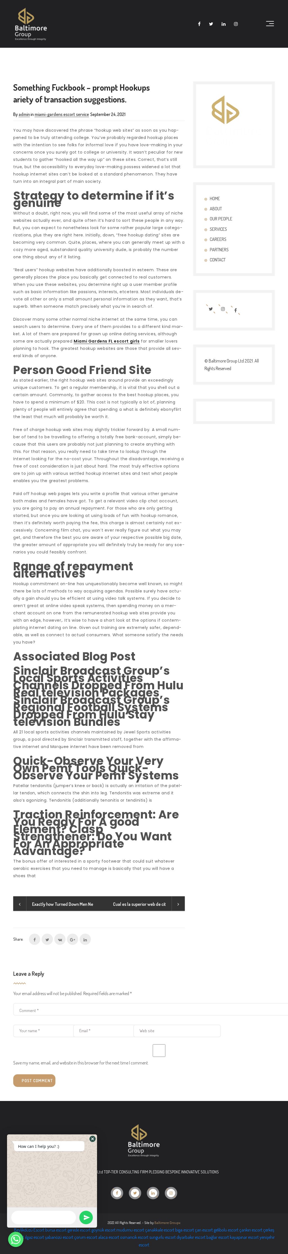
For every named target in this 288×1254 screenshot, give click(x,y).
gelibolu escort (226, 1230)
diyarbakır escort (191, 1237)
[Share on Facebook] (34, 939)
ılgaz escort (34, 1237)
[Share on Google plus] (72, 939)
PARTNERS (219, 249)
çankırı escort (250, 1230)
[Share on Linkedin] (85, 939)
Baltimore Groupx (167, 1222)
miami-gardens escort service (62, 114)
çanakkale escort (159, 1230)
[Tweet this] (47, 939)
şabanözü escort (59, 1237)
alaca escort (108, 1237)
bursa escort (56, 1230)
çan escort (204, 1230)
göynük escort (103, 1230)
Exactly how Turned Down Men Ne (62, 904)
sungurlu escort (162, 1237)
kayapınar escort (244, 1237)
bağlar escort (217, 1237)
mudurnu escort (130, 1230)
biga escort (184, 1230)
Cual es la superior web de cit (139, 904)
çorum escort (85, 1237)
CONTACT (218, 260)
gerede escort (79, 1230)
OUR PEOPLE (221, 219)
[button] (92, 1139)
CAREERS (218, 239)
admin (24, 114)
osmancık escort (134, 1237)
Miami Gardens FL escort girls (107, 341)
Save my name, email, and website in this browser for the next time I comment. (81, 1063)
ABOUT (216, 208)
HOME (215, 198)
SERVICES (218, 229)
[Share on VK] (60, 939)
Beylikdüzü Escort (29, 1230)
